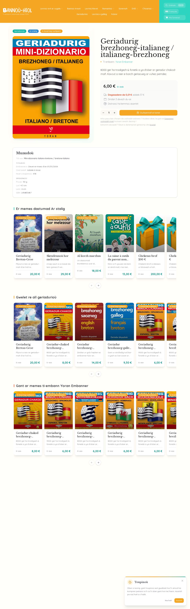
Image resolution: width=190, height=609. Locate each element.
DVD (134, 8)
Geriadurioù (19, 31)
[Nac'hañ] (182, 580)
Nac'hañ (168, 600)
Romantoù (107, 8)
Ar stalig (33, 31)
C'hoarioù (147, 8)
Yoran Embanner (124, 61)
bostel (153, 124)
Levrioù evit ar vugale (50, 8)
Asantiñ (179, 600)
